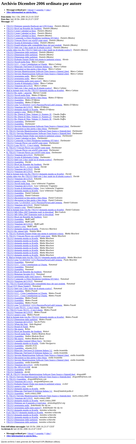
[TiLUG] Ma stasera (15, 329)
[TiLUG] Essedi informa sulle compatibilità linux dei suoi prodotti (34, 45)
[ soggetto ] (40, 10)
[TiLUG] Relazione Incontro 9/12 (20, 274)
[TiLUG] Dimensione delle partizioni (22, 52)
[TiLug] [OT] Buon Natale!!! (18, 286)
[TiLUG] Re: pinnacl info (17, 231)
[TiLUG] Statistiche (15, 372)
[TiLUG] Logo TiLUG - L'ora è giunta (23, 145)
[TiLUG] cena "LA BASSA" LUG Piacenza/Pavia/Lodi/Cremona (34, 105)
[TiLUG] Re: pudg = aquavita (19, 93)
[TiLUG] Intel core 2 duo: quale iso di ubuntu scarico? (29, 47)
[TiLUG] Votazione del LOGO (19, 86)
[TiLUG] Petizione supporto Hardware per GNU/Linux (30, 26)
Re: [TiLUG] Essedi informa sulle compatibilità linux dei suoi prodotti (35, 284)
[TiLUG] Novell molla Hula (18, 62)
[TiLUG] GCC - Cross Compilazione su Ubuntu (27, 64)
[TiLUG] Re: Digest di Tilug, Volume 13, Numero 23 (29, 117)
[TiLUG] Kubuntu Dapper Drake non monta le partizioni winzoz (33, 59)
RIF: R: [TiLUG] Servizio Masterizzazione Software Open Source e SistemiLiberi (41, 374)
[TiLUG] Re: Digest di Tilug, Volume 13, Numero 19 (29, 114)
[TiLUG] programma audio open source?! (24, 81)
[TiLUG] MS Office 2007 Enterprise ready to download (30, 212)
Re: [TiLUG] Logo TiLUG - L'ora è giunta (24, 310)
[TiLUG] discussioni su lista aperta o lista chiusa (26, 69)
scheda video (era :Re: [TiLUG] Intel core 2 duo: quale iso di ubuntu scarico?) (39, 50)
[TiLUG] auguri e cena (16, 112)
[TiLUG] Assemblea (15, 100)
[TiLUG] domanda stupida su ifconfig (22, 109)
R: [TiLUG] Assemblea (16, 379)
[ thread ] (31, 10)
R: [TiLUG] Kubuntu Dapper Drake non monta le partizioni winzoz (35, 233)
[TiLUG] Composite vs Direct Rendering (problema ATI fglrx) (32, 38)
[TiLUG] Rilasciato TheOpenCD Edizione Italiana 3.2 (29, 66)
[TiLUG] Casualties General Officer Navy (24, 341)
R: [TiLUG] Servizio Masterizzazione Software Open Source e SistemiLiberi (38, 131)
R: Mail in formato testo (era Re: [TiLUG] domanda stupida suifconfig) (36, 257)
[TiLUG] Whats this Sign (17, 324)
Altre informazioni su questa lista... (22, 12)
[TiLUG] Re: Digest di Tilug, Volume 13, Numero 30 (29, 119)
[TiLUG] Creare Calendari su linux (21, 31)
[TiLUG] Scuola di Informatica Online (22, 43)
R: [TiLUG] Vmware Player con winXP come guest (28, 148)
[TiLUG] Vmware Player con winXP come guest (27, 40)
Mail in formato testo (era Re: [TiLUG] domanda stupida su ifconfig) (35, 90)
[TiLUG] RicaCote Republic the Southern (24, 28)
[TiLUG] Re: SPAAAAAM (18, 367)
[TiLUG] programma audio (18, 76)
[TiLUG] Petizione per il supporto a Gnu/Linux (26, 403)
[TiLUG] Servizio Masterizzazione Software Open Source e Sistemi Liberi (37, 71)
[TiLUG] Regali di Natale (17, 327)
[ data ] (48, 10)
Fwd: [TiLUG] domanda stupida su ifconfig (25, 412)
